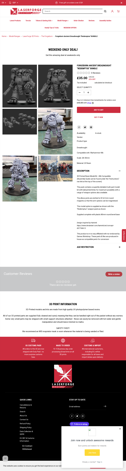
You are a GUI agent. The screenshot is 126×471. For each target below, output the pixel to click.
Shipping (90, 83)
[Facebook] (79, 127)
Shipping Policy (26, 427)
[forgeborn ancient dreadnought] (19, 86)
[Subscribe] (105, 407)
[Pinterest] (91, 127)
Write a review (114, 274)
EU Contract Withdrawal (27, 447)
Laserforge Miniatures (104, 137)
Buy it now (98, 117)
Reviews (91, 21)
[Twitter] (85, 127)
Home (4, 36)
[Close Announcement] (121, 3)
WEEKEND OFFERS (70, 28)
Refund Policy (25, 424)
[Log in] (112, 11)
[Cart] (118, 11)
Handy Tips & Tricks (52, 28)
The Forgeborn (47, 36)
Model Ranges (62, 21)
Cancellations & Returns (26, 406)
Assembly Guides (105, 21)
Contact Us (24, 420)
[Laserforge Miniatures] (26, 11)
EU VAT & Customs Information (27, 439)
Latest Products (15, 21)
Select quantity (84, 87)
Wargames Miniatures (103, 141)
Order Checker (79, 21)
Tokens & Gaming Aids (44, 21)
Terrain (28, 21)
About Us (23, 416)
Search (22, 412)
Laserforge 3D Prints (31, 36)
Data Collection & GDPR (26, 432)
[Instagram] (82, 416)
